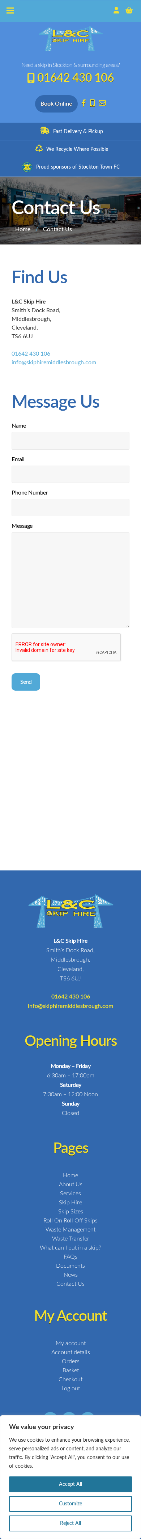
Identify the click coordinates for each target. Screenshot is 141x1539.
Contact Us (70, 1284)
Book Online (56, 104)
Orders (71, 1361)
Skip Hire (70, 1202)
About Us (70, 1184)
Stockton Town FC (99, 167)
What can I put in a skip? (70, 1248)
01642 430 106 (75, 78)
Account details (70, 1352)
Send (25, 682)
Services (70, 1193)
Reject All (70, 1523)
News (71, 1275)
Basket (71, 1370)
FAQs (70, 1257)
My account (71, 1343)
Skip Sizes (70, 1211)
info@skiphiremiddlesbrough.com (54, 362)
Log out (70, 1388)
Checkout (70, 1379)
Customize (70, 1503)
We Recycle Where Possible (77, 149)
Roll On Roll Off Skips (70, 1221)
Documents (70, 1266)
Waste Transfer (70, 1239)
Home (22, 229)
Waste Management (70, 1230)
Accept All (70, 1484)
